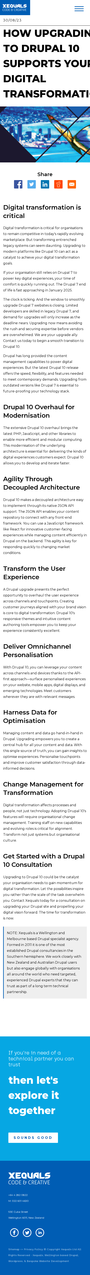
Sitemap (13, 1249)
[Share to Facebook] (18, 184)
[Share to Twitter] (31, 184)
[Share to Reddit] (58, 184)
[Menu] (79, 10)
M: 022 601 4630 (18, 1200)
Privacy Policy (33, 1249)
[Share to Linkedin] (45, 184)
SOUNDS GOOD (33, 1138)
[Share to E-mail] (72, 184)
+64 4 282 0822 (18, 1195)
